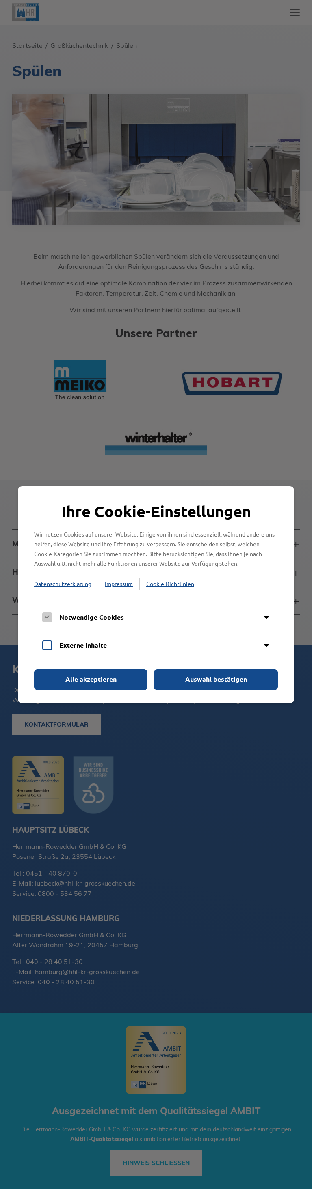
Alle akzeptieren (91, 679)
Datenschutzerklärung (62, 583)
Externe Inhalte (83, 645)
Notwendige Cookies (91, 617)
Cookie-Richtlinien (170, 583)
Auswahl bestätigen (216, 679)
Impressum (119, 583)
